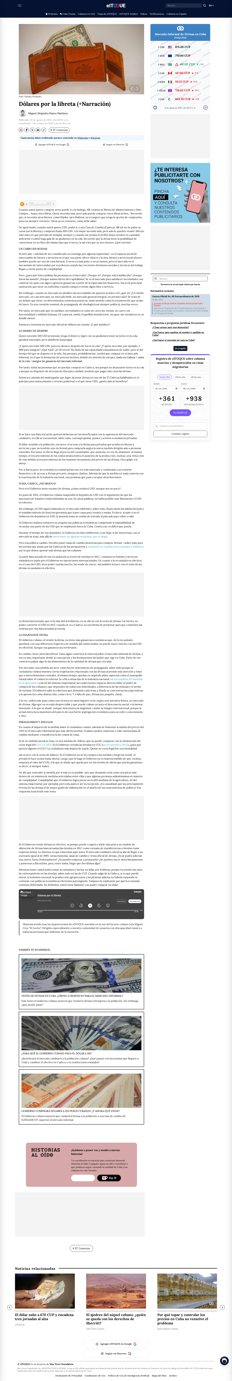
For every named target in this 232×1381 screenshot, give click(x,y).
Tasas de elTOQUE (107, 13)
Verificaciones (157, 13)
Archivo (173, 1375)
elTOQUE (20, 1324)
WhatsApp (82, 137)
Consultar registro (180, 433)
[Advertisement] (81, 172)
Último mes (196, 377)
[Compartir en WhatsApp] (21, 130)
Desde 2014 (164, 377)
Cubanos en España (177, 13)
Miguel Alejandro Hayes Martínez (48, 113)
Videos (143, 13)
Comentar (59, 130)
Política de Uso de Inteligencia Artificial (128, 1375)
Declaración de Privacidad (68, 1375)
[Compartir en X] (32, 130)
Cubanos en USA (86, 13)
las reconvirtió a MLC (115, 744)
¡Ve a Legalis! (180, 348)
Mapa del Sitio (159, 1375)
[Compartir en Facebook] (26, 130)
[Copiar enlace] (44, 130)
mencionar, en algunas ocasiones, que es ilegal (80, 536)
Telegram (95, 137)
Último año (180, 377)
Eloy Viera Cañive (95, 1328)
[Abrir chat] (224, 1360)
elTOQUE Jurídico (128, 13)
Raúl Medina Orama (167, 1328)
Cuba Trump (68, 13)
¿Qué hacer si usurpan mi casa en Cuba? (173, 340)
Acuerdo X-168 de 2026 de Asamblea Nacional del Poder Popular (178, 304)
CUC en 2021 (43, 744)
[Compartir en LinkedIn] (38, 130)
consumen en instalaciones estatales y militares (115, 546)
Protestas (52, 13)
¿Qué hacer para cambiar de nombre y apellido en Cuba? (178, 333)
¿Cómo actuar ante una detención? (170, 327)
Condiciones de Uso (95, 1375)
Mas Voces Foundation (61, 1364)
